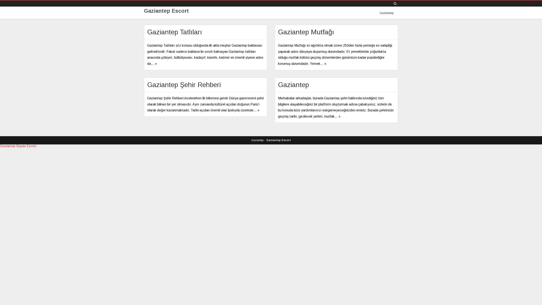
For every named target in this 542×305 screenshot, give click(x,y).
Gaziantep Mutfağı (306, 32)
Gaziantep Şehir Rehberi (184, 85)
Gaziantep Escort (166, 11)
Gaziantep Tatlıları (174, 32)
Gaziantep (387, 13)
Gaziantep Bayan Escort (18, 146)
